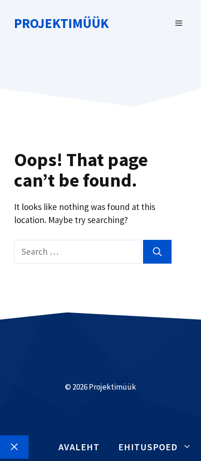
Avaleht (79, 447)
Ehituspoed (148, 447)
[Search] (157, 252)
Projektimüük (61, 23)
